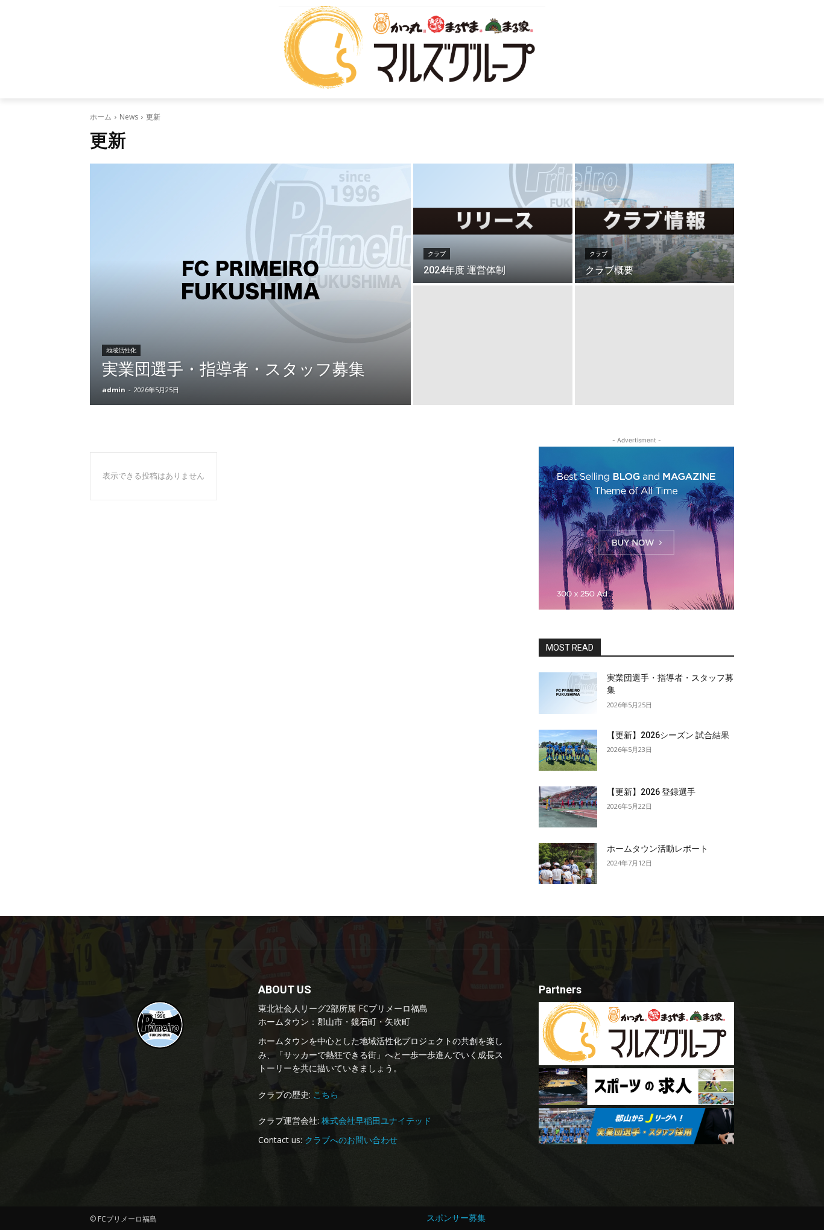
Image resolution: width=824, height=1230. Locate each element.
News (128, 117)
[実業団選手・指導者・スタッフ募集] (250, 284)
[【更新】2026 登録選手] (568, 806)
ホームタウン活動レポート (657, 848)
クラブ (437, 253)
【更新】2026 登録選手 (651, 792)
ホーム (101, 117)
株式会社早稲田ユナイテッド (376, 1120)
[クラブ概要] (654, 223)
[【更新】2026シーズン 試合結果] (568, 750)
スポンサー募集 (456, 1217)
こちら (325, 1094)
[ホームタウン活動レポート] (568, 863)
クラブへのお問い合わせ (351, 1140)
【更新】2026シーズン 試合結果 (668, 735)
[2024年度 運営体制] (492, 223)
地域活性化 (121, 350)
